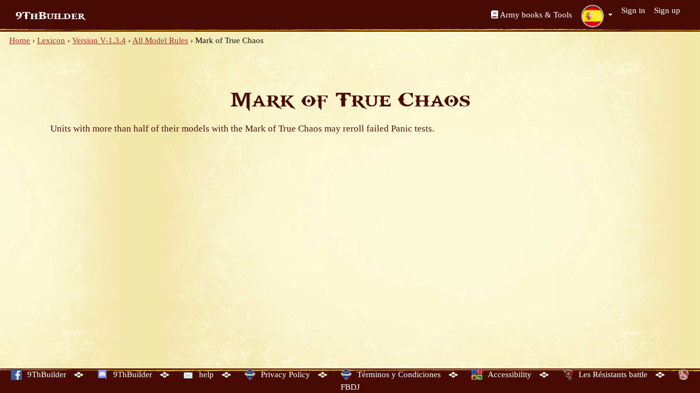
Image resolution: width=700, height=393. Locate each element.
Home (19, 40)
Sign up (667, 10)
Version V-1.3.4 (99, 40)
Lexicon (51, 40)
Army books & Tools (535, 14)
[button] (596, 16)
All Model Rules (160, 40)
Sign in (633, 10)
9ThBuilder (50, 15)
